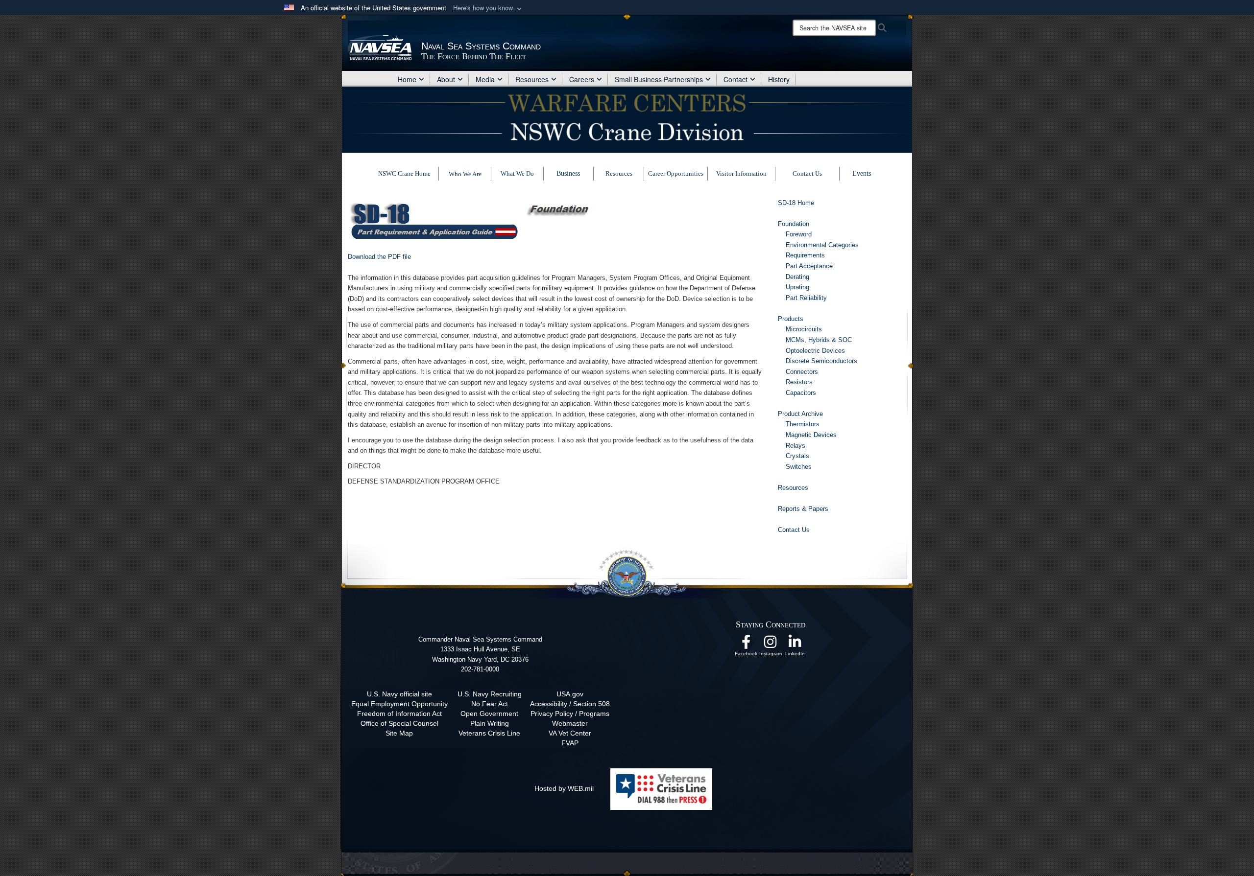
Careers (581, 79)
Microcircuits (804, 329)
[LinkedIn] (795, 644)
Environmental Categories (822, 245)
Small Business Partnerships (659, 79)
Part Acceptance (809, 266)
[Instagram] (770, 644)
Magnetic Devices (811, 434)
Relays (795, 445)
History (779, 79)
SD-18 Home (796, 203)
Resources (532, 79)
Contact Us (807, 173)
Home (407, 79)
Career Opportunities (675, 173)
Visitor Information (741, 173)
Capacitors (801, 392)
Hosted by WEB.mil (564, 788)
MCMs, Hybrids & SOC (819, 340)
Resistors (799, 382)
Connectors (802, 371)
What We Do (517, 173)
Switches (799, 466)
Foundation (793, 224)
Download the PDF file (379, 256)
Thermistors (803, 424)
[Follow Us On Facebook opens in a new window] (746, 644)
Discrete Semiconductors (821, 361)
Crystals (797, 456)
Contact (735, 79)
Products (790, 319)
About (446, 79)
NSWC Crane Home (404, 173)
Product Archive (800, 413)
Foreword (799, 234)
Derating (797, 276)
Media (485, 79)
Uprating (797, 287)
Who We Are (465, 174)
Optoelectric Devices (815, 350)
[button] (488, 8)
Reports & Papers (803, 508)
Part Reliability (806, 297)
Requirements (805, 255)
